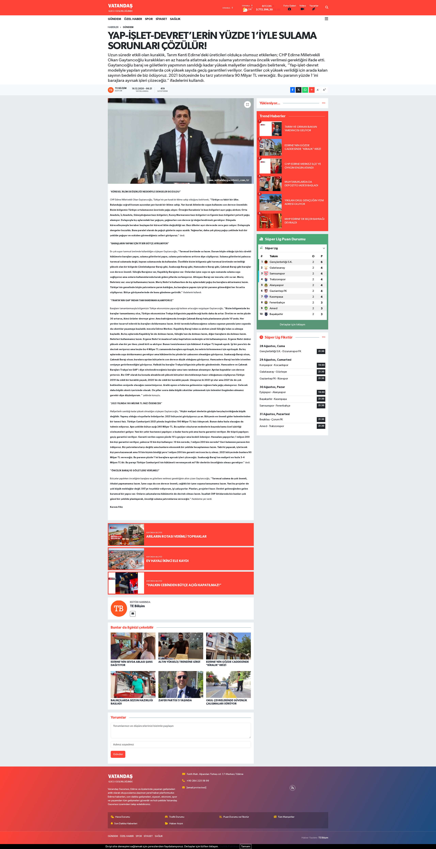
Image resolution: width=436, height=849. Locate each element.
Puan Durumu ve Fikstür (236, 817)
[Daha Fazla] (312, 90)
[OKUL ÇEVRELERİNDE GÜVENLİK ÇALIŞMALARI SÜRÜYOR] (228, 684)
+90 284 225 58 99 (198, 780)
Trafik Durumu (176, 817)
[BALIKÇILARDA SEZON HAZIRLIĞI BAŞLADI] (133, 684)
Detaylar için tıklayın (292, 324)
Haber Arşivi (176, 823)
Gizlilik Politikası (229, 846)
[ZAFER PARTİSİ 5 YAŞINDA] (180, 684)
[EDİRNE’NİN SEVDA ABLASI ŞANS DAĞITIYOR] (133, 645)
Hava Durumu (122, 817)
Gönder (118, 754)
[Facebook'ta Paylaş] (292, 90)
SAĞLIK (175, 19)
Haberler (113, 27)
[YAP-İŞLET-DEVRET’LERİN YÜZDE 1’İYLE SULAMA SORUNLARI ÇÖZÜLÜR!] (181, 141)
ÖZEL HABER (133, 19)
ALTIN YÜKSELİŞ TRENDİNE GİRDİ (179, 661)
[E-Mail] (133, 614)
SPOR (149, 19)
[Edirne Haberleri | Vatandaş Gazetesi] (120, 8)
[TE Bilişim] (119, 608)
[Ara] (326, 7)
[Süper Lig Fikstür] (323, 337)
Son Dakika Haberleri (125, 823)
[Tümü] (323, 103)
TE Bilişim (137, 606)
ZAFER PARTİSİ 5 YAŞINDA (175, 700)
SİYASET (161, 19)
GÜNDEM (114, 19)
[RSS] (292, 788)
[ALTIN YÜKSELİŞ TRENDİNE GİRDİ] (180, 645)
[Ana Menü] (326, 19)
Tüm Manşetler (286, 817)
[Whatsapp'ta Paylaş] (305, 90)
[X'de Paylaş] (298, 90)
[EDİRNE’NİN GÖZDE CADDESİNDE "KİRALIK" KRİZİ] (228, 645)
